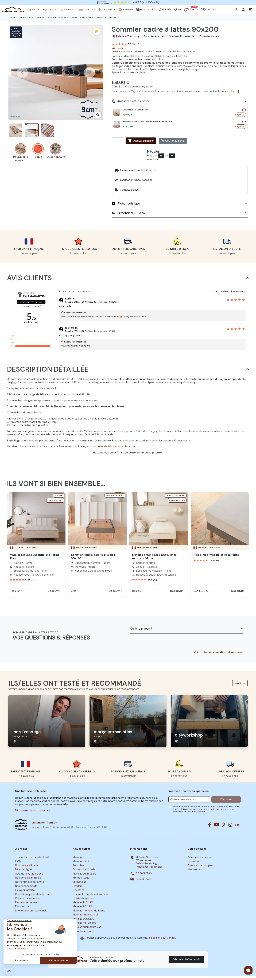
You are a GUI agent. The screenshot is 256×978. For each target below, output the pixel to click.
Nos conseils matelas (28, 878)
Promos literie (81, 878)
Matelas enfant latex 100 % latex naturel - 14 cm (154, 556)
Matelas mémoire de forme (89, 910)
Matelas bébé (81, 861)
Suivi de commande (199, 857)
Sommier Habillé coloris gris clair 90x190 (93, 556)
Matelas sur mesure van (87, 927)
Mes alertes (195, 869)
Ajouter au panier (141, 141)
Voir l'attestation (31, 302)
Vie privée (38, 822)
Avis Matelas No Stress (29, 873)
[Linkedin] (237, 824)
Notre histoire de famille (29, 882)
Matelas (77, 857)
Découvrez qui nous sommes (32, 810)
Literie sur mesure (83, 898)
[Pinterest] (223, 824)
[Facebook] (209, 824)
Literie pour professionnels (31, 910)
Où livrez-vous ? (141, 628)
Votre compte (197, 849)
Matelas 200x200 (84, 919)
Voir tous (240, 683)
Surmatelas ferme (83, 931)
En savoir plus (228, 91)
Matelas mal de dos (84, 923)
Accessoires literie (84, 869)
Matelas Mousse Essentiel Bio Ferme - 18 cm (36, 556)
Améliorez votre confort (131, 101)
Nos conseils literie (26, 865)
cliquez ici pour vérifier (161, 938)
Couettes (78, 890)
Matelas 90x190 (82, 906)
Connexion (194, 861)
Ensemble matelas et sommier (91, 894)
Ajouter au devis (172, 141)
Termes (52, 822)
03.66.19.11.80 (144, 873)
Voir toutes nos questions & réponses (218, 652)
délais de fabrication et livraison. (116, 446)
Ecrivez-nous (144, 879)
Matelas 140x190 (83, 902)
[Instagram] (230, 824)
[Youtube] (216, 824)
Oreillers (78, 886)
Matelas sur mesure (84, 873)
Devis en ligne (23, 869)
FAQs (18, 861)
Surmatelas (79, 882)
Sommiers (79, 865)
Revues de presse (26, 902)
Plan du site (22, 906)
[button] (236, 9)
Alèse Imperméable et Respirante (216, 555)
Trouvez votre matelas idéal (32, 857)
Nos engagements (26, 886)
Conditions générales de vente (33, 894)
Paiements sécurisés (27, 898)
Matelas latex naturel (85, 915)
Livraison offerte (25, 890)
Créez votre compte (200, 865)
